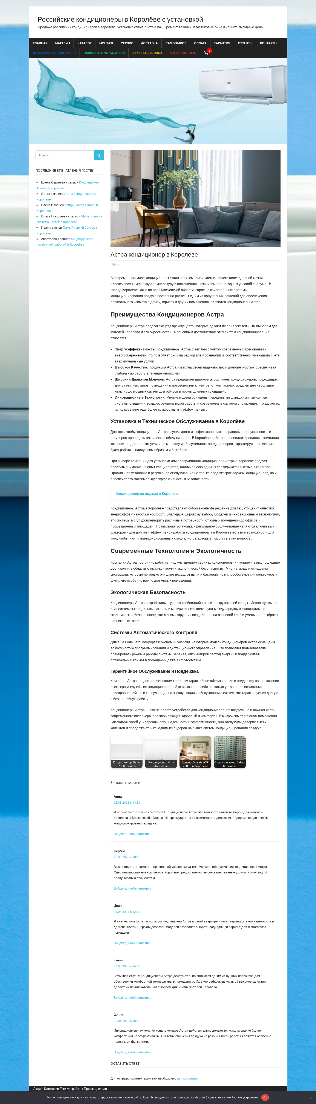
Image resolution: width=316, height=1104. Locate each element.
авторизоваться (188, 1078)
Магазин (62, 43)
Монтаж (106, 43)
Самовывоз (176, 43)
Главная (40, 43)
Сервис (127, 43)
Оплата (200, 43)
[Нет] (310, 1097)
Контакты (268, 43)
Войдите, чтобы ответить (132, 834)
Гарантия (222, 43)
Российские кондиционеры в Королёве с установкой (120, 19)
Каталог (85, 43)
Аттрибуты (75, 1088)
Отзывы (245, 43)
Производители (95, 1088)
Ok (265, 1097)
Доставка (149, 43)
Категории (51, 1088)
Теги (63, 1088)
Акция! (38, 1088)
